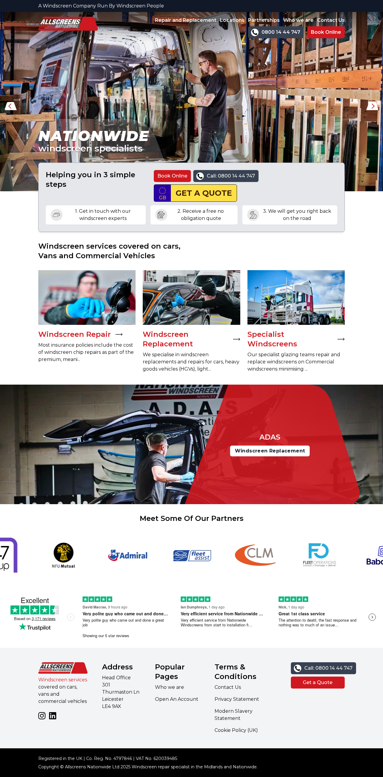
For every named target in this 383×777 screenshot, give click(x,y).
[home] (68, 27)
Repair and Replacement (185, 20)
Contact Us (331, 20)
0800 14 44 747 (281, 32)
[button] (11, 108)
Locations (232, 20)
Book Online (326, 32)
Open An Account (176, 699)
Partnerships (264, 20)
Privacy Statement (237, 699)
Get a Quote (317, 682)
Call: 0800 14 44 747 (231, 176)
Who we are (298, 20)
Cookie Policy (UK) (236, 730)
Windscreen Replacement (270, 451)
